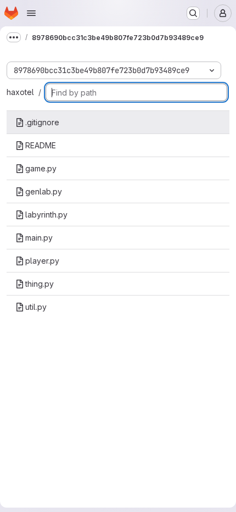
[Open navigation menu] (31, 13)
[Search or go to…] (193, 13)
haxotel (20, 92)
